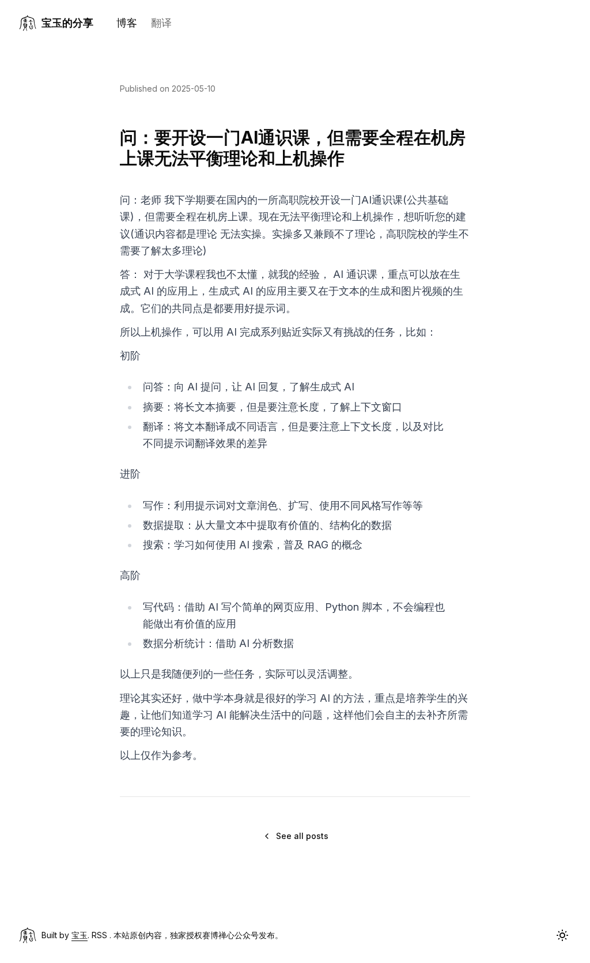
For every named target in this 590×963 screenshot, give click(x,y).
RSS (99, 935)
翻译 (161, 23)
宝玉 (79, 935)
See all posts (302, 836)
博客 (126, 23)
